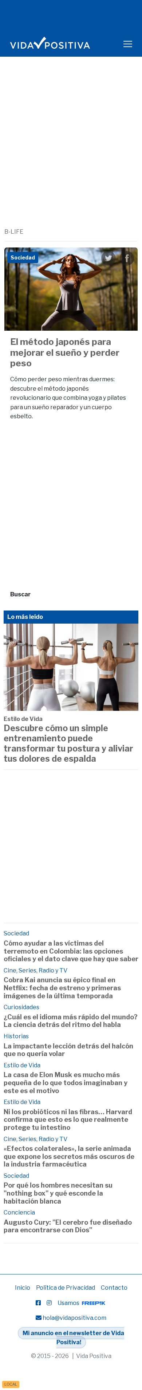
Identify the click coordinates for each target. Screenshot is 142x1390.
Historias (16, 1036)
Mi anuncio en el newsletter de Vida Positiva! (73, 1338)
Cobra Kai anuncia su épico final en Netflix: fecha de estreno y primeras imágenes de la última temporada (62, 987)
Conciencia (19, 1212)
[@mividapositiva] (49, 1303)
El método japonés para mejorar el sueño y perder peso (64, 352)
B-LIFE (13, 231)
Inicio (22, 1287)
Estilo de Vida (23, 719)
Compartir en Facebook (126, 258)
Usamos (69, 1303)
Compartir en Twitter (108, 258)
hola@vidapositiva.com (74, 1317)
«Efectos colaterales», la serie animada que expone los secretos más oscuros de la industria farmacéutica (69, 1156)
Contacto (114, 1287)
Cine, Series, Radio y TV (35, 970)
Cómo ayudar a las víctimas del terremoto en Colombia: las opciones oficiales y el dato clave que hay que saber (71, 951)
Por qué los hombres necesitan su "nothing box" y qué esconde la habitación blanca (58, 1193)
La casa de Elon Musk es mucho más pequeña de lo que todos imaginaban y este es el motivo (65, 1082)
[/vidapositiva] (38, 1303)
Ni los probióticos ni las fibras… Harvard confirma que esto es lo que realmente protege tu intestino (68, 1119)
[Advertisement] (71, 153)
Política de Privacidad (65, 1287)
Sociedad (16, 933)
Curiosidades (21, 1007)
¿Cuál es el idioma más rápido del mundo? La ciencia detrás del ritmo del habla (71, 1021)
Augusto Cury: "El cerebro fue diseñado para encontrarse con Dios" (68, 1226)
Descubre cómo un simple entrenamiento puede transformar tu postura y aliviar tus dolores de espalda (68, 743)
